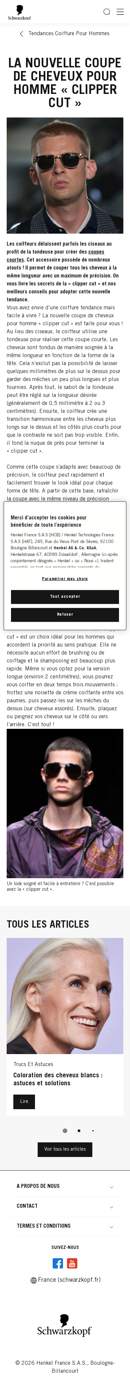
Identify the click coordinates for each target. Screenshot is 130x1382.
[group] (65, 1040)
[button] (65, 1186)
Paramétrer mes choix (65, 579)
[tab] (65, 1130)
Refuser (65, 615)
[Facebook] (58, 1263)
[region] (65, 566)
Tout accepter (65, 597)
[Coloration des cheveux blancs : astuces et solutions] (65, 1028)
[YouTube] (72, 1263)
